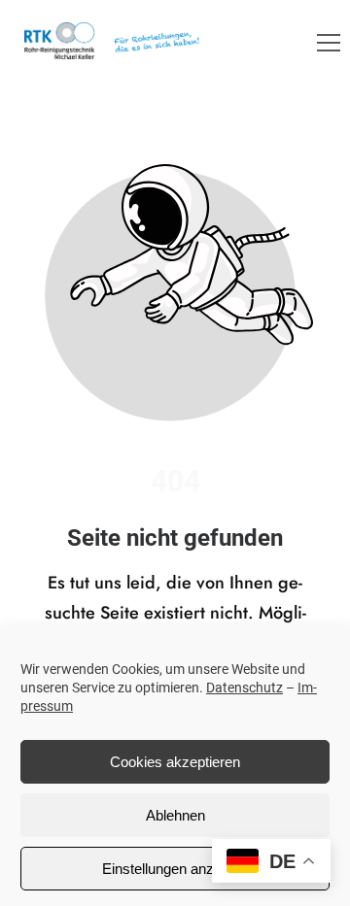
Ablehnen (175, 815)
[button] (328, 42)
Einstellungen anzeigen (175, 868)
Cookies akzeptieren (175, 762)
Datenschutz (244, 687)
